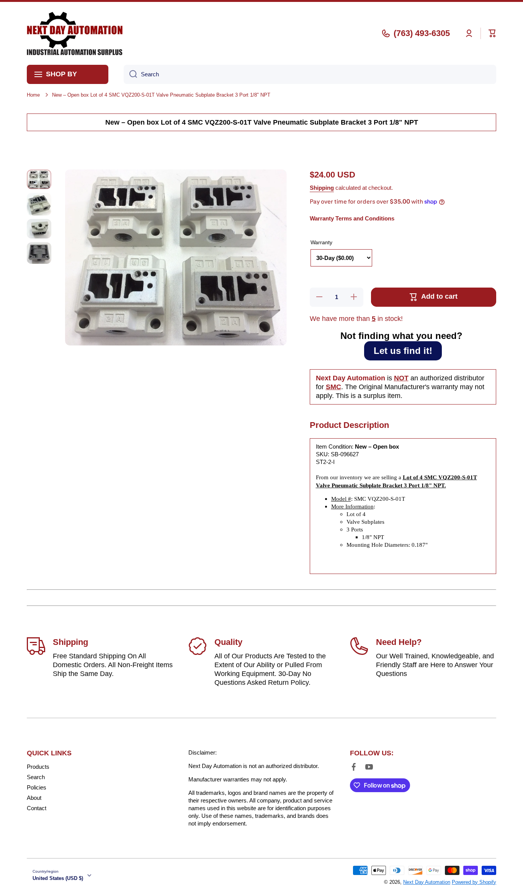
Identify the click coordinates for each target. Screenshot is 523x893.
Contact (36, 808)
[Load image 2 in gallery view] (39, 204)
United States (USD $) (58, 878)
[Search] (130, 74)
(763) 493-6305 (422, 33)
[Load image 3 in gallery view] (39, 228)
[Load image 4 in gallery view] (39, 253)
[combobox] (310, 74)
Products (38, 766)
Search (36, 777)
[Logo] (75, 33)
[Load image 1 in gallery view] (39, 179)
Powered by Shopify (474, 882)
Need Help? (399, 642)
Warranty (321, 242)
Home (33, 95)
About (34, 797)
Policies (36, 787)
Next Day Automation (426, 882)
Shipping (322, 187)
